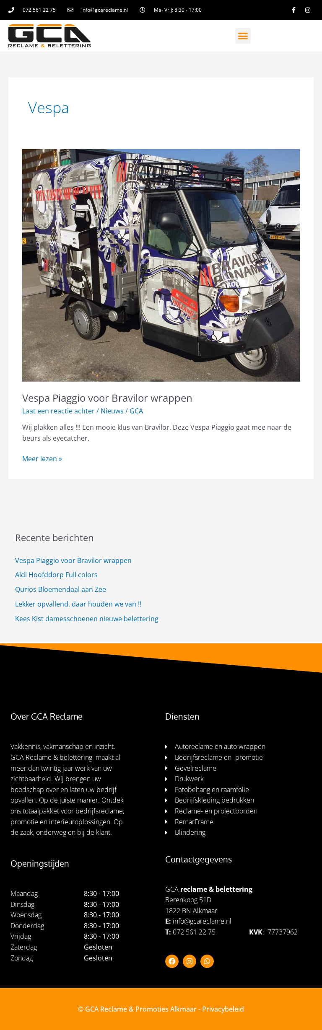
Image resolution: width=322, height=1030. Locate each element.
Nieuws (112, 411)
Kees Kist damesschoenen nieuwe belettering (86, 618)
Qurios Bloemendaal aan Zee (60, 589)
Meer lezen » (42, 458)
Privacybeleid (223, 1009)
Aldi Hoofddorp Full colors (56, 574)
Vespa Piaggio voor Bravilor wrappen (107, 398)
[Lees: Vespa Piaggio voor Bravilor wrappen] (161, 264)
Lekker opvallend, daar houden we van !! (78, 604)
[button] (243, 36)
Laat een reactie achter (58, 411)
